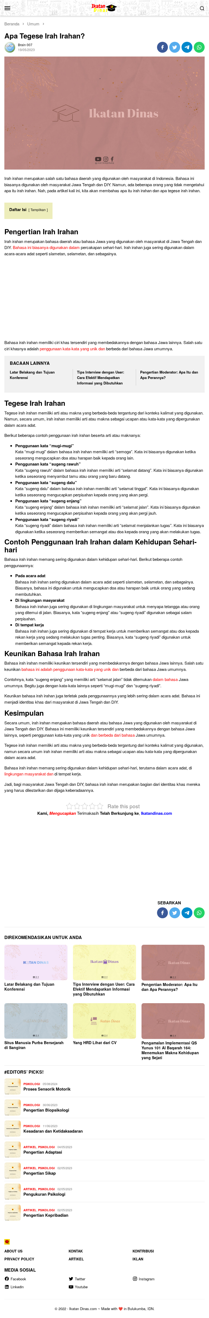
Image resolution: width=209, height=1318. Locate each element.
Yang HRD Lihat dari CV (94, 1042)
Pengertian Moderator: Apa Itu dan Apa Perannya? (170, 987)
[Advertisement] (104, 299)
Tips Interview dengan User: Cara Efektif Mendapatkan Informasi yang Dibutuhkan (100, 377)
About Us (13, 1251)
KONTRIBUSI (143, 1251)
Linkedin (17, 1286)
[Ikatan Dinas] (104, 7)
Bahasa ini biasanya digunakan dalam (46, 247)
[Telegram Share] (187, 47)
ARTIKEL (29, 1147)
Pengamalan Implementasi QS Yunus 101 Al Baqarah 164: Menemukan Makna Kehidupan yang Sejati (170, 1050)
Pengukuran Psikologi (44, 1194)
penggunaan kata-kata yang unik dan (72, 348)
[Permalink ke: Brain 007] (9, 46)
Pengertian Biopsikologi (46, 1109)
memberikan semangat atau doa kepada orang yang (112, 531)
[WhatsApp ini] (199, 47)
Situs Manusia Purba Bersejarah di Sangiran (34, 1045)
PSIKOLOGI (31, 1084)
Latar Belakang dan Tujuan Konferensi (29, 986)
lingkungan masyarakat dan (28, 774)
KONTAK (76, 1251)
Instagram (147, 1278)
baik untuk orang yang (161, 588)
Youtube (81, 1286)
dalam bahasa (165, 679)
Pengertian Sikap (39, 1173)
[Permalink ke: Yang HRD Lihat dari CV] (104, 1021)
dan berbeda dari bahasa (113, 735)
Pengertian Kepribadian (45, 1215)
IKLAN (138, 1258)
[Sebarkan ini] (162, 47)
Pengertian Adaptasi (42, 1152)
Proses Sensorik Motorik (46, 1088)
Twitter (80, 1278)
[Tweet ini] (174, 47)
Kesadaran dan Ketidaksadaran (53, 1131)
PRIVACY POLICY (19, 1258)
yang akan (128, 494)
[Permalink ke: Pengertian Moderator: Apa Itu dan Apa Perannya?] (173, 963)
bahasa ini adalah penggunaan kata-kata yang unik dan (70, 669)
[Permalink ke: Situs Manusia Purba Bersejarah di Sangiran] (35, 1021)
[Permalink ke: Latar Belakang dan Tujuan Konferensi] (35, 962)
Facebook (18, 1278)
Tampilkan (38, 209)
